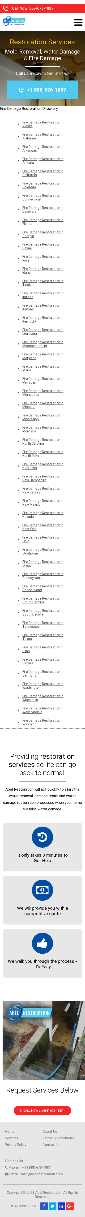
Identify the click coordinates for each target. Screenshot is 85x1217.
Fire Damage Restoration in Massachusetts (43, 344)
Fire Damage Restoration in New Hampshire (43, 478)
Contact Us (51, 1145)
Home (9, 1131)
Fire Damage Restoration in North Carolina (43, 441)
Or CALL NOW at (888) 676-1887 (42, 1110)
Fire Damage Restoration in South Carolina (43, 600)
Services (11, 1138)
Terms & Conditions (58, 1138)
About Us (49, 1131)
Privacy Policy (15, 1145)
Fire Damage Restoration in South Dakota (43, 612)
